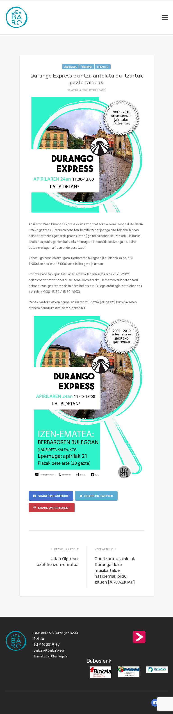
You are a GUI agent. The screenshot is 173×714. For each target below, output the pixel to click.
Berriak (87, 66)
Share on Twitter (98, 496)
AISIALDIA (70, 66)
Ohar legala (59, 656)
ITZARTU (102, 66)
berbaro (99, 90)
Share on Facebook (53, 496)
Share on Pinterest (53, 507)
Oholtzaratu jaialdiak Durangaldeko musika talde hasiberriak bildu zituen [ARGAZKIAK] (115, 570)
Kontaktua (41, 656)
